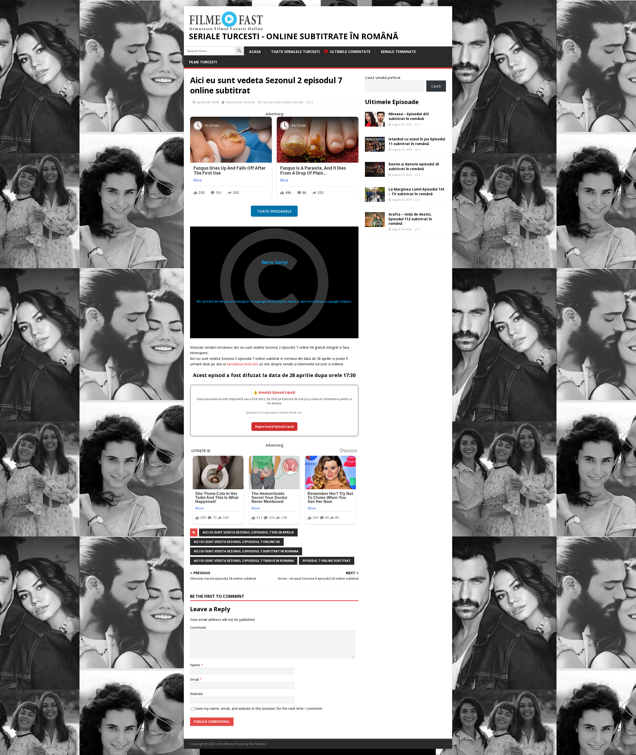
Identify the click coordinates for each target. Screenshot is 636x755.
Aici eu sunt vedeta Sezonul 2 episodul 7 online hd (237, 542)
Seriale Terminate (398, 51)
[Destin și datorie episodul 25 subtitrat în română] (375, 174)
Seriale (298, 102)
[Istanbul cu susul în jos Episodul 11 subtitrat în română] (375, 149)
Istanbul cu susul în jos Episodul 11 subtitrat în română (417, 141)
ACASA (255, 51)
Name (195, 665)
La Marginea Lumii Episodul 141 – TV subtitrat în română (416, 191)
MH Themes (257, 744)
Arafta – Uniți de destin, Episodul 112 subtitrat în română (410, 219)
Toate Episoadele (274, 211)
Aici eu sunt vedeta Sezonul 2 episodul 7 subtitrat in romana (246, 551)
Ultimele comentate (350, 51)
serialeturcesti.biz (242, 364)
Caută (436, 86)
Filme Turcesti (203, 62)
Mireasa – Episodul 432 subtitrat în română (409, 116)
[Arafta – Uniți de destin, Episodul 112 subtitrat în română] (375, 224)
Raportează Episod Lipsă (274, 426)
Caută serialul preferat (382, 77)
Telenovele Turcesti (240, 102)
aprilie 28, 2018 (208, 102)
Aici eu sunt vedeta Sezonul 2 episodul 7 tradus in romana (244, 561)
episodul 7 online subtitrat (327, 561)
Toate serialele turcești (295, 51)
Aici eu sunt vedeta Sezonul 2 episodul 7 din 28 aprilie (248, 532)
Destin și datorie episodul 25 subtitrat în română (414, 166)
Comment (198, 627)
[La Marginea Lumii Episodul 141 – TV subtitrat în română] (375, 199)
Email (195, 679)
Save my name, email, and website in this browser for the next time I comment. (259, 708)
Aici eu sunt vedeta (277, 102)
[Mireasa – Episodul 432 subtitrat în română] (375, 123)
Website (196, 693)
